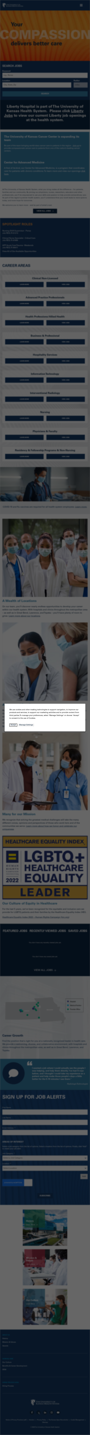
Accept (13, 725)
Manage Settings (26, 725)
